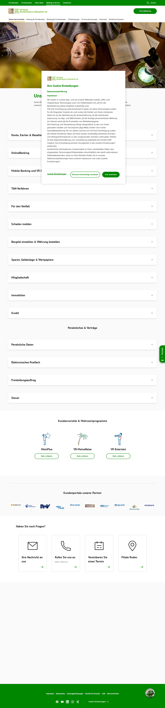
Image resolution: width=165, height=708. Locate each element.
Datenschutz (60, 694)
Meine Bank (39, 3)
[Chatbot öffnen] (150, 693)
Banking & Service (53, 3)
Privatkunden (13, 3)
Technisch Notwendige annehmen (85, 174)
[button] (82, 188)
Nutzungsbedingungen (75, 694)
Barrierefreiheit (113, 694)
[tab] (16, 19)
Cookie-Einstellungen (56, 174)
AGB (103, 694)
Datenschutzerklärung (57, 91)
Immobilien (67, 3)
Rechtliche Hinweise (92, 694)
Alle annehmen (111, 174)
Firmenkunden (26, 3)
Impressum (50, 694)
